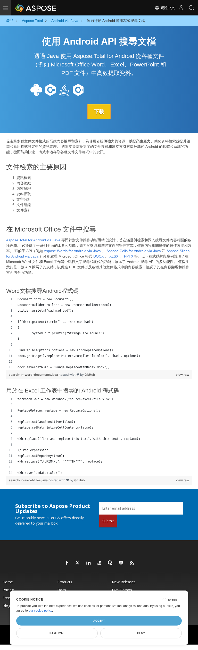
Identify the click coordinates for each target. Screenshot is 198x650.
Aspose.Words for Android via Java (72, 251)
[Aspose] (36, 7)
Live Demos (122, 589)
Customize (57, 633)
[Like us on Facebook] (67, 563)
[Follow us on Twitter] (78, 563)
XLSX (113, 256)
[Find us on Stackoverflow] (99, 563)
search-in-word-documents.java (34, 375)
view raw (182, 375)
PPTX (128, 256)
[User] (181, 7)
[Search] (191, 7)
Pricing (8, 589)
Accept (99, 620)
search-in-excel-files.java (28, 480)
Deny (141, 633)
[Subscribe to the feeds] (132, 563)
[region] (99, 333)
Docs (61, 589)
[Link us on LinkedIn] (88, 563)
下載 (99, 111)
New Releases (124, 581)
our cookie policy (40, 610)
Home (8, 581)
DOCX (98, 256)
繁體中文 (167, 8)
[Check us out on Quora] (110, 563)
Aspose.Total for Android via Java (33, 240)
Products (64, 581)
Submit (108, 520)
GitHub (90, 375)
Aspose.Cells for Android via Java (133, 251)
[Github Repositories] (121, 563)
